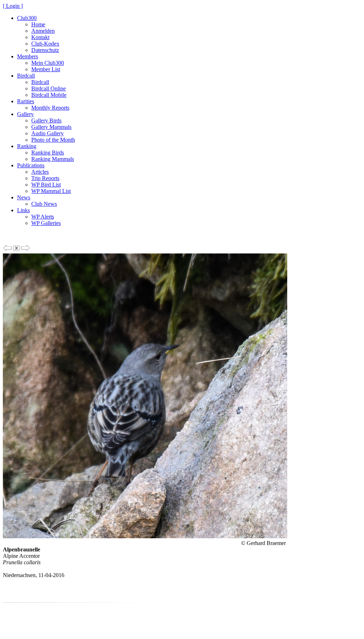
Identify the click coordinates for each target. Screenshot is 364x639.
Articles (40, 172)
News (23, 197)
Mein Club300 (47, 63)
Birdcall (26, 76)
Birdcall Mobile (48, 95)
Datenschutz (45, 50)
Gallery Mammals (51, 127)
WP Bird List (46, 185)
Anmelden (43, 31)
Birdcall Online (48, 88)
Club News (44, 204)
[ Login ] (13, 6)
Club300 (27, 18)
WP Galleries (46, 223)
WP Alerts (42, 217)
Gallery (25, 114)
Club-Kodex (45, 44)
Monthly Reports (50, 108)
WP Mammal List (51, 191)
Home (38, 24)
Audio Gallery (47, 133)
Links (23, 210)
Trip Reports (45, 178)
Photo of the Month (53, 140)
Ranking (26, 146)
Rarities (25, 101)
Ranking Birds (47, 153)
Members (27, 56)
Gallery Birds (46, 120)
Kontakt (40, 37)
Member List (45, 69)
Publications (30, 165)
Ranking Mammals (52, 159)
